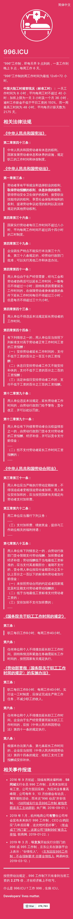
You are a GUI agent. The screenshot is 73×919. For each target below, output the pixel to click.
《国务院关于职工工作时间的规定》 (35, 616)
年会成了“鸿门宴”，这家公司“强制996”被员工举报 (39, 829)
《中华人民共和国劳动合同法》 (31, 468)
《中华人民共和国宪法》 (25, 133)
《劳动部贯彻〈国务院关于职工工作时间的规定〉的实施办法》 (35, 670)
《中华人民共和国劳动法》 (27, 168)
